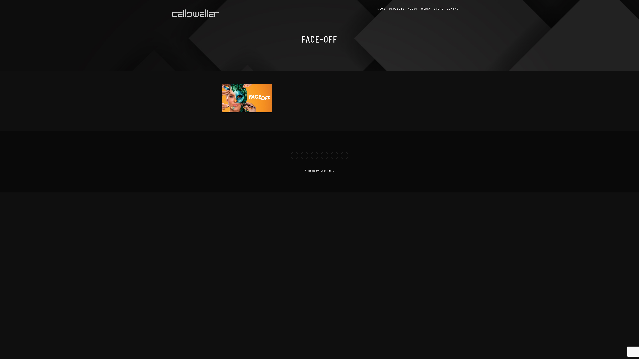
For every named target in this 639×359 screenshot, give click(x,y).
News (381, 8)
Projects (397, 8)
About (413, 8)
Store (438, 8)
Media (425, 8)
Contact (453, 8)
